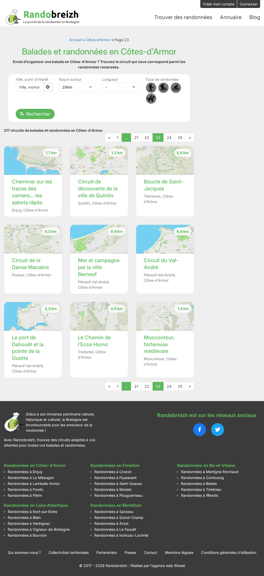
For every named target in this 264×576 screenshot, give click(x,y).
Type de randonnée (161, 79)
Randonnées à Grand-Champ (118, 517)
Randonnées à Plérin (25, 495)
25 (180, 137)
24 (169, 137)
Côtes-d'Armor (98, 40)
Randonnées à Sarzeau (113, 511)
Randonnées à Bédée (199, 483)
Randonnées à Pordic (26, 489)
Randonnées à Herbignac (29, 523)
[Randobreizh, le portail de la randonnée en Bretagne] (42, 17)
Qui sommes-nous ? (24, 552)
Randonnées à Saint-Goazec (118, 483)
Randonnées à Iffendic (200, 495)
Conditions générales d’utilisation (228, 552)
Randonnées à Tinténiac (201, 489)
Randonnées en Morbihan (116, 505)
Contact (150, 552)
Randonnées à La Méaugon (31, 477)
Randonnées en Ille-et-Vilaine (206, 465)
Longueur (110, 79)
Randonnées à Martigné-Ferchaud (209, 471)
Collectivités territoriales (68, 552)
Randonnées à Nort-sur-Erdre (32, 511)
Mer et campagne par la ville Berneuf (99, 267)
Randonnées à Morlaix (113, 489)
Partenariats (106, 552)
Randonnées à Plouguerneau (118, 495)
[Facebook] (199, 429)
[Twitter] (217, 429)
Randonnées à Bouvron (27, 535)
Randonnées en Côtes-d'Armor (35, 465)
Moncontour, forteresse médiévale (159, 344)
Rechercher (38, 114)
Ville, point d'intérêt (32, 79)
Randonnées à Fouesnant (115, 477)
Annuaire (231, 17)
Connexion (249, 4)
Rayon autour (70, 79)
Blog (254, 17)
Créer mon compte (218, 4)
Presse (130, 552)
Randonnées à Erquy (25, 471)
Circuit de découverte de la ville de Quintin (98, 189)
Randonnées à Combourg (202, 477)
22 (147, 137)
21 (136, 137)
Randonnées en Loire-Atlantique (36, 505)
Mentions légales (179, 552)
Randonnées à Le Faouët (115, 529)
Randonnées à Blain (24, 517)
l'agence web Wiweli (167, 565)
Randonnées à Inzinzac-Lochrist (121, 535)
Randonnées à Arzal (111, 523)
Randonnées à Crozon (112, 471)
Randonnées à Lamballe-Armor (34, 483)
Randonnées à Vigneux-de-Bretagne (39, 529)
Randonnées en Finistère (114, 465)
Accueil (75, 40)
